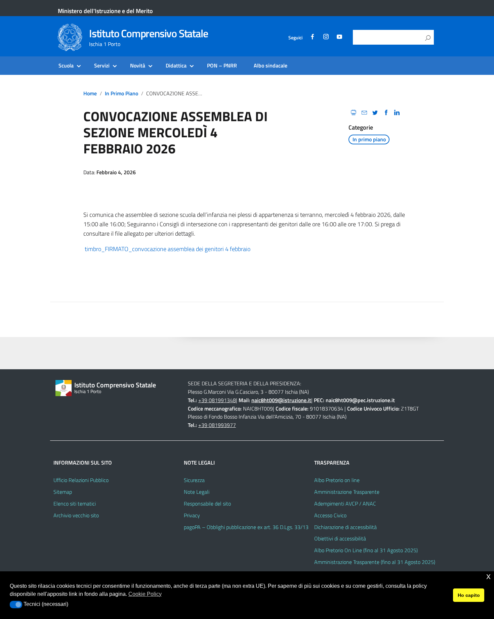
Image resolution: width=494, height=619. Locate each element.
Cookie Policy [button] (145, 594)
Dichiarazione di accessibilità (345, 527)
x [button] (488, 576)
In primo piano (121, 93)
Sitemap (62, 492)
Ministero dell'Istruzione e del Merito (105, 10)
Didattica (176, 65)
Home (90, 93)
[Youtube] (339, 37)
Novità (137, 65)
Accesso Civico (330, 515)
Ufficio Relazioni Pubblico (81, 480)
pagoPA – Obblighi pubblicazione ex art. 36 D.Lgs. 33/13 (246, 527)
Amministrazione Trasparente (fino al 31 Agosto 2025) (374, 562)
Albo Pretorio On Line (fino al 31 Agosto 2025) (366, 550)
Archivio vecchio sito (76, 515)
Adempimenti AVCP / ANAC (345, 503)
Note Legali (196, 492)
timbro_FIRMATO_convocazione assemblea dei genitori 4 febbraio (166, 248)
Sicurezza (194, 480)
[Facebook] (312, 37)
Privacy (192, 515)
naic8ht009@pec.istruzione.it (360, 400)
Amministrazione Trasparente (346, 492)
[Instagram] (326, 37)
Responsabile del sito (207, 503)
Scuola (66, 65)
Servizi (102, 65)
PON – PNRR (222, 65)
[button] (16, 604)
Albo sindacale (270, 65)
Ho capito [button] (469, 595)
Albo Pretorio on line (337, 480)
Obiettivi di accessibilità (340, 538)
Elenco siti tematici (74, 503)
